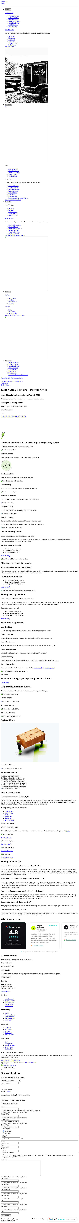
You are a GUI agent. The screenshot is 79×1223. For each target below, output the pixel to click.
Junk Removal (9, 13)
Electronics (11, 41)
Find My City (12, 26)
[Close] (1, 1069)
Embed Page (5, 1119)
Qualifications (12, 302)
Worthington (8, 816)
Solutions (11, 208)
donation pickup (49, 668)
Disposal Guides (13, 186)
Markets (10, 303)
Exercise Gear (12, 43)
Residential (8, 104)
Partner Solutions (10, 1016)
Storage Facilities (13, 230)
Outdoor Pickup (13, 19)
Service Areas (12, 176)
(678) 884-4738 (5, 991)
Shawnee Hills (9, 811)
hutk (2, 1211)
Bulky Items (12, 45)
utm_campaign (5, 1189)
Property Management (15, 228)
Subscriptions (12, 313)
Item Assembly (9, 1002)
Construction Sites (14, 232)
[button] (39, 866)
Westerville (8, 818)
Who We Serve (13, 215)
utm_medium (5, 1184)
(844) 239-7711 (5, 1060)
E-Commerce (12, 212)
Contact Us (17, 200)
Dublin (7, 815)
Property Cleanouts (14, 21)
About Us (8, 1027)
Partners (10, 210)
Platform (7, 295)
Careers (7, 1013)
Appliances (11, 40)
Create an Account (10, 235)
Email (2, 1107)
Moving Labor (12, 174)
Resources (8, 360)
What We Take (13, 25)
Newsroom (8, 1029)
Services (11, 300)
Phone (3, 1145)
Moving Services (13, 234)
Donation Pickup (13, 16)
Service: (3, 1080)
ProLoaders (12, 312)
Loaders (7, 291)
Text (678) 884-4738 (7, 378)
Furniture (11, 36)
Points (10, 310)
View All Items (9, 47)
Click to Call (4, 383)
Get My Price (5, 682)
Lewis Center (9, 813)
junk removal (38, 668)
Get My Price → (6, 977)
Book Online (6, 385)
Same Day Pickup (13, 23)
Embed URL (5, 1125)
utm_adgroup (5, 1195)
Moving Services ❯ (7, 857)
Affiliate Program (10, 1018)
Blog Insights (9, 1047)
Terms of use (33, 1062)
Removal (7, 9)
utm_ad (3, 1200)
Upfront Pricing (13, 187)
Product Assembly (14, 172)
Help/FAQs (12, 194)
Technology (12, 298)
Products (7, 307)
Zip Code (4, 1149)
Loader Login (20, 315)
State (9, 1091)
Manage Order (9, 200)
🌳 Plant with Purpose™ (8, 1066)
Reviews (18, 198)
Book (2, 3)
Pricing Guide (9, 1044)
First (22, 1138)
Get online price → (7, 410)
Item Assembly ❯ (6, 844)
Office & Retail (13, 227)
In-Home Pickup (13, 18)
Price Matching (13, 191)
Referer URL (5, 1114)
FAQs (6, 1042)
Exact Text (4, 1160)
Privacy (26, 1062)
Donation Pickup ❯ (7, 851)
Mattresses (11, 38)
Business (8, 201)
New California (9, 820)
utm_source (4, 1178)
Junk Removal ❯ (6, 837)
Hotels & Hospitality (14, 225)
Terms (68, 831)
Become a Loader (10, 315)
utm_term (4, 1206)
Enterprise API (12, 213)
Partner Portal (20, 235)
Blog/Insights (12, 196)
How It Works (12, 193)
